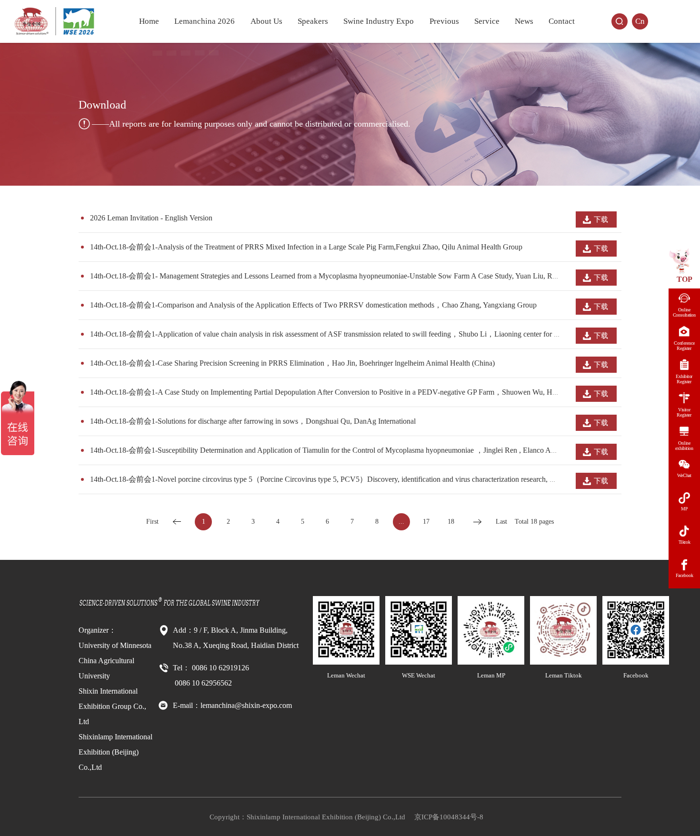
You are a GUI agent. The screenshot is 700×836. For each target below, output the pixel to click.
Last (501, 521)
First (152, 521)
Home (149, 21)
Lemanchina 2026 (204, 21)
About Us (266, 21)
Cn (640, 21)
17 (426, 521)
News (524, 21)
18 (451, 521)
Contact (562, 21)
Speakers (313, 21)
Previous (444, 21)
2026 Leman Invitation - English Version (151, 218)
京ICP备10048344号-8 (448, 817)
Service (487, 21)
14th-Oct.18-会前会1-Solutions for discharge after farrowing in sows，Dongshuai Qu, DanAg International (253, 421)
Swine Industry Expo (378, 21)
